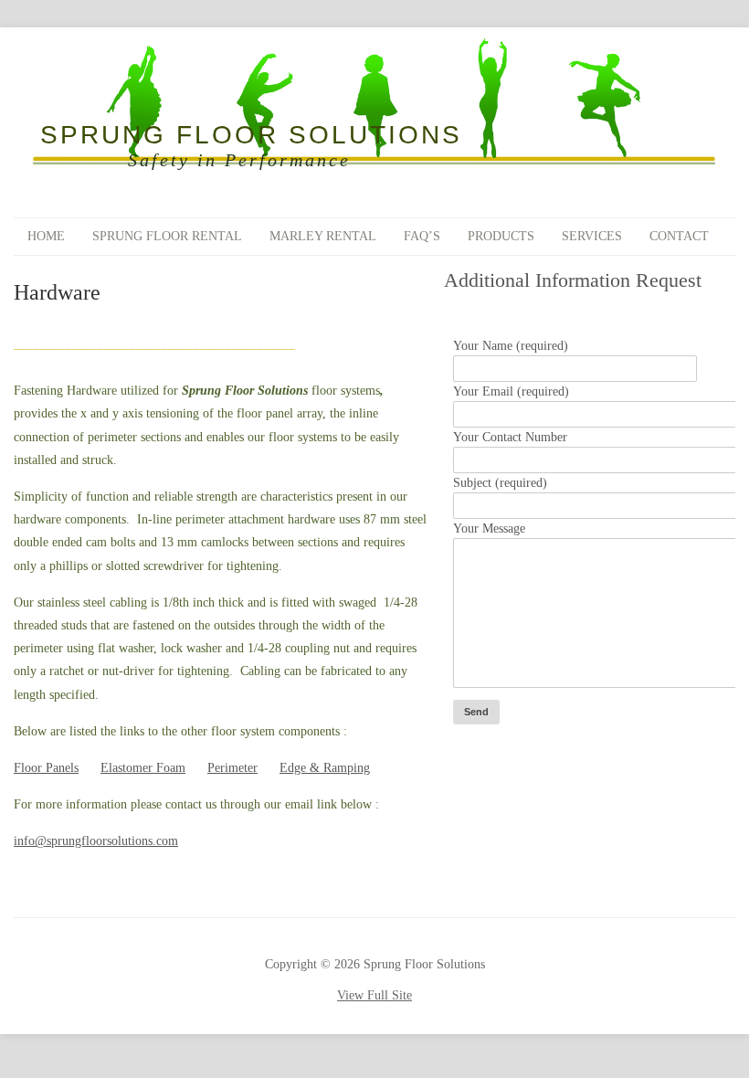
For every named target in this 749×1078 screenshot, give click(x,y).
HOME (46, 236)
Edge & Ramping (325, 768)
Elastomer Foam (142, 768)
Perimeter (232, 768)
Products (501, 236)
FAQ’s (422, 236)
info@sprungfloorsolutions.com (96, 841)
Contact (679, 236)
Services (592, 236)
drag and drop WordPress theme (243, 933)
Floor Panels (46, 768)
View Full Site (374, 995)
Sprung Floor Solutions (251, 135)
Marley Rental (322, 236)
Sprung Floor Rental (167, 236)
